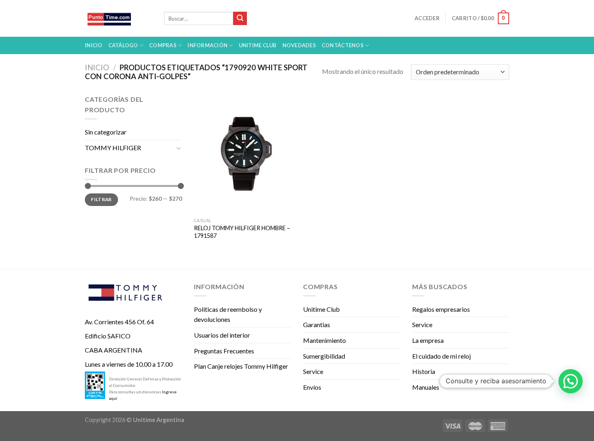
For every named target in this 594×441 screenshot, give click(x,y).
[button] (570, 381)
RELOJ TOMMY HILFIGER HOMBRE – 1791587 (242, 232)
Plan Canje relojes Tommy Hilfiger (241, 366)
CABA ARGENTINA (113, 350)
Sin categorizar (105, 132)
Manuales (425, 387)
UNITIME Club (258, 45)
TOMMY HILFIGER (113, 147)
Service (313, 371)
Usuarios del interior (222, 335)
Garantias (316, 324)
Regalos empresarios (441, 309)
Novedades (299, 45)
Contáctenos (343, 45)
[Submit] (240, 18)
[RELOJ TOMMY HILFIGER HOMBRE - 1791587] (244, 154)
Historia (423, 371)
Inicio (94, 45)
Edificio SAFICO (108, 336)
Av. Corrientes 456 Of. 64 (119, 322)
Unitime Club (321, 309)
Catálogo (123, 45)
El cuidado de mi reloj (441, 356)
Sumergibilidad (324, 356)
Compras (163, 45)
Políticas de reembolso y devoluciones (228, 314)
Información (207, 45)
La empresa (428, 340)
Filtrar (101, 199)
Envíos (312, 387)
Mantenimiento (324, 340)
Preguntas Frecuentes (224, 351)
